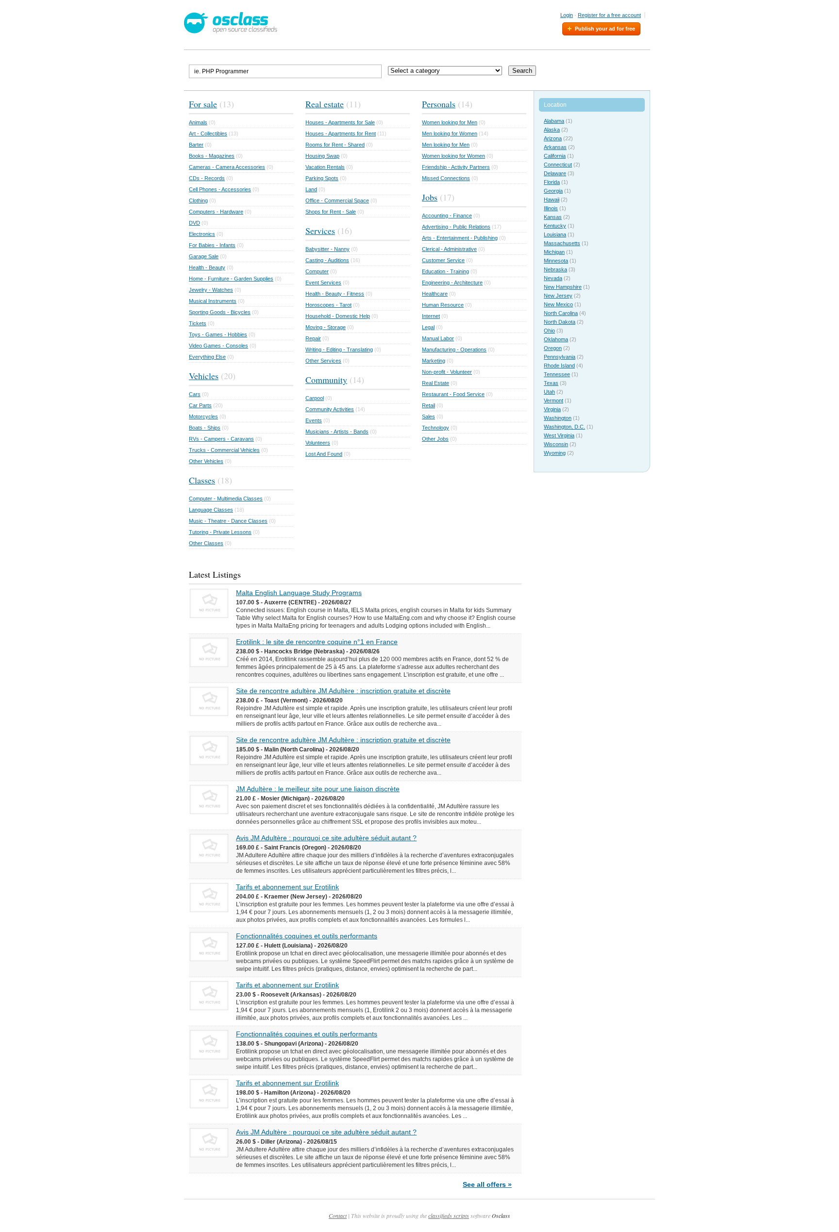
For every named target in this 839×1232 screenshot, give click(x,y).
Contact (338, 1215)
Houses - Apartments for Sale (340, 122)
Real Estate (435, 383)
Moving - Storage (325, 327)
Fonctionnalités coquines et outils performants (306, 936)
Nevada (553, 278)
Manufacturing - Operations (454, 349)
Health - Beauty (207, 267)
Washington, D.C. (564, 427)
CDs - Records (207, 178)
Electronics (202, 234)
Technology (435, 428)
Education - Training (445, 271)
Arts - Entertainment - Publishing (460, 238)
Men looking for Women (449, 133)
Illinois (551, 208)
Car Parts (200, 405)
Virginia (552, 409)
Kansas (553, 217)
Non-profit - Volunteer (447, 372)
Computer (317, 271)
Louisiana (555, 234)
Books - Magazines (212, 156)
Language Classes (211, 510)
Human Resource (443, 305)
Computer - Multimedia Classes (226, 498)
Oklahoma (556, 339)
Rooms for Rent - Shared (335, 145)
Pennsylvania (559, 357)
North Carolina (561, 313)
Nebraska (555, 269)
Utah (549, 392)
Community (326, 379)
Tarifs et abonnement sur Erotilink (287, 887)
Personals (438, 104)
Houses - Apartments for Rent (340, 133)
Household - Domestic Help (337, 316)
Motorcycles (203, 416)
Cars (195, 394)
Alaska (552, 130)
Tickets (197, 323)
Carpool (314, 398)
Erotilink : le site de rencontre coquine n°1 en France (317, 642)
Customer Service (443, 260)
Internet (431, 316)
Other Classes (206, 543)
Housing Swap (322, 156)
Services (320, 230)
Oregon (553, 348)
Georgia (553, 191)
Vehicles (203, 376)
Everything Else (207, 357)
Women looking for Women (453, 156)
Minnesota (556, 261)
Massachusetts (562, 243)
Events (313, 420)
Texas (551, 383)
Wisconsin (556, 444)
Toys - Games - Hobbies (218, 334)
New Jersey (558, 296)
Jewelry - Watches (211, 290)
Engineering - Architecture (452, 282)
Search (522, 70)
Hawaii (551, 199)
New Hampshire (563, 287)
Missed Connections (446, 178)
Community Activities (329, 409)
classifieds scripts (448, 1215)
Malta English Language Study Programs (299, 593)
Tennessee (557, 374)
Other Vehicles (206, 461)
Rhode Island (559, 365)
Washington (557, 418)
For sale (203, 104)
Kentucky (555, 226)
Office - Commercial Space (337, 200)
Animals (198, 122)
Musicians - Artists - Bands (337, 431)
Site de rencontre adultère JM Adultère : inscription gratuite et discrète (343, 691)
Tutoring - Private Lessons (220, 532)
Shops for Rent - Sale (330, 212)
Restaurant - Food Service (453, 394)
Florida (552, 182)
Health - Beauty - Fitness (334, 294)
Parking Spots (321, 178)
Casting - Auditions (327, 260)
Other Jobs (435, 439)
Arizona (553, 138)
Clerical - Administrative (449, 249)
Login (566, 15)
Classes (202, 480)
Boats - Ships (204, 428)
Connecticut (558, 164)
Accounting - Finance (447, 215)
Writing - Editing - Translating (339, 349)
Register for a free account (609, 15)
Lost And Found (323, 454)
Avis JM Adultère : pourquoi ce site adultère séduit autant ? (326, 838)
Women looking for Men (449, 122)
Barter (196, 145)
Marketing (433, 361)
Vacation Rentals (325, 167)
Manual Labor (438, 338)
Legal (428, 327)
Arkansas (555, 147)
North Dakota (559, 322)
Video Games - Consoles (218, 346)
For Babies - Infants (212, 245)
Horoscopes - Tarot (328, 305)
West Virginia (559, 435)
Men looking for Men (446, 145)
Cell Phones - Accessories (220, 189)
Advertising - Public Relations (456, 227)
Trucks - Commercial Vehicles (224, 450)
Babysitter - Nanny (327, 249)
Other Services (323, 361)
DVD (194, 223)
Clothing (198, 200)
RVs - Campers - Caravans (221, 439)
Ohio (549, 330)
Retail (428, 405)
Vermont (553, 400)
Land (311, 189)
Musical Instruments (212, 301)
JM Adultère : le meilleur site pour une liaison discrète (318, 789)
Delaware (555, 173)
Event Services (323, 282)
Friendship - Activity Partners (456, 167)
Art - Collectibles (208, 133)
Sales (428, 416)
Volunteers (317, 443)
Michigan (554, 252)
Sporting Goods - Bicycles (220, 312)
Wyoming (555, 453)
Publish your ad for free (605, 29)
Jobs (429, 197)
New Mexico (558, 304)
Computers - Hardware (216, 212)
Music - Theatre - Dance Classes (228, 521)
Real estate (324, 104)
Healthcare (435, 294)
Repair (313, 338)
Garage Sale (203, 256)
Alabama (554, 121)
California (555, 156)
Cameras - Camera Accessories (227, 167)
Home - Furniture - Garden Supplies (231, 279)
